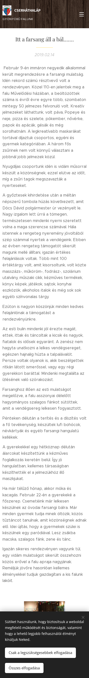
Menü (82, 14)
